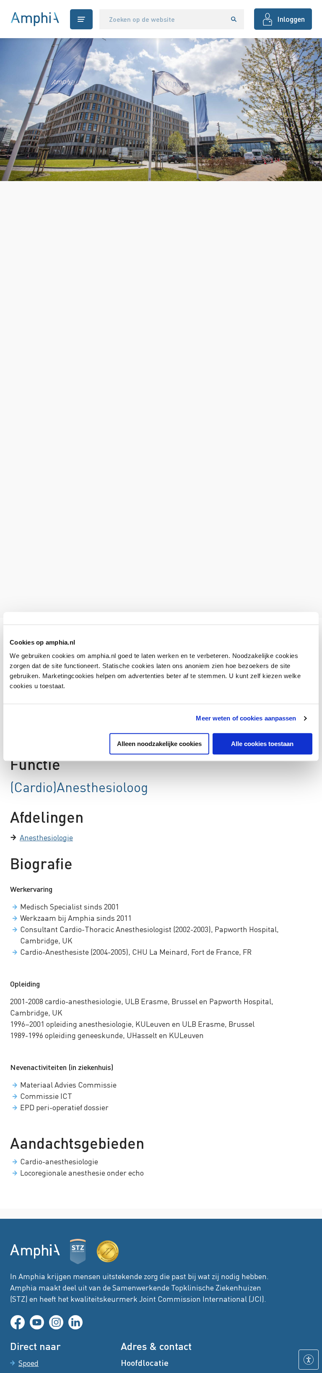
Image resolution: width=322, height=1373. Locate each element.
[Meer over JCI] (107, 1251)
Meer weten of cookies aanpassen (246, 718)
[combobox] (161, 19)
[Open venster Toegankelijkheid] (309, 1360)
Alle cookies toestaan (262, 743)
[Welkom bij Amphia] (35, 19)
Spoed (28, 1363)
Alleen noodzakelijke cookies (159, 743)
